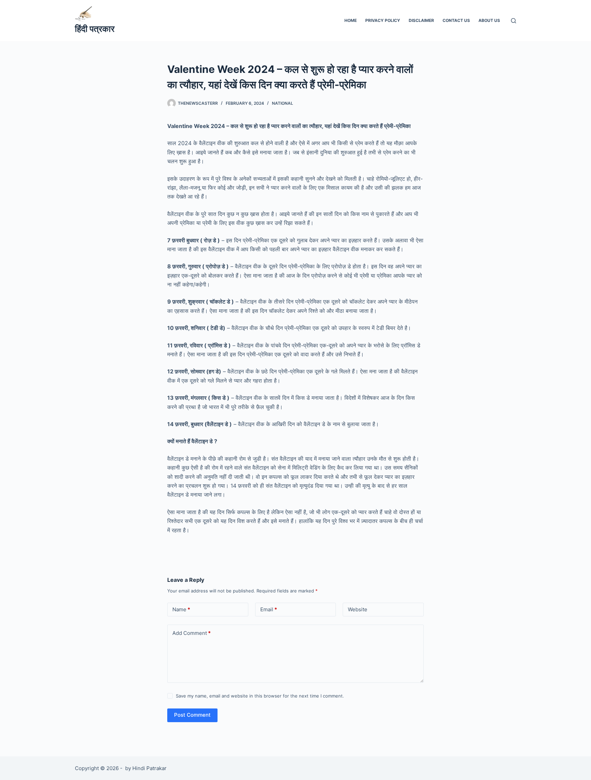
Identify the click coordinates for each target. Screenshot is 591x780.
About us (489, 20)
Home (350, 20)
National (282, 103)
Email (268, 609)
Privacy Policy (382, 20)
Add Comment (191, 633)
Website (357, 609)
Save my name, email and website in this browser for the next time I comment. (260, 696)
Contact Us (456, 20)
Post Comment (192, 715)
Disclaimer (421, 20)
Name (181, 609)
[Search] (513, 20)
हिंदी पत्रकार (95, 29)
